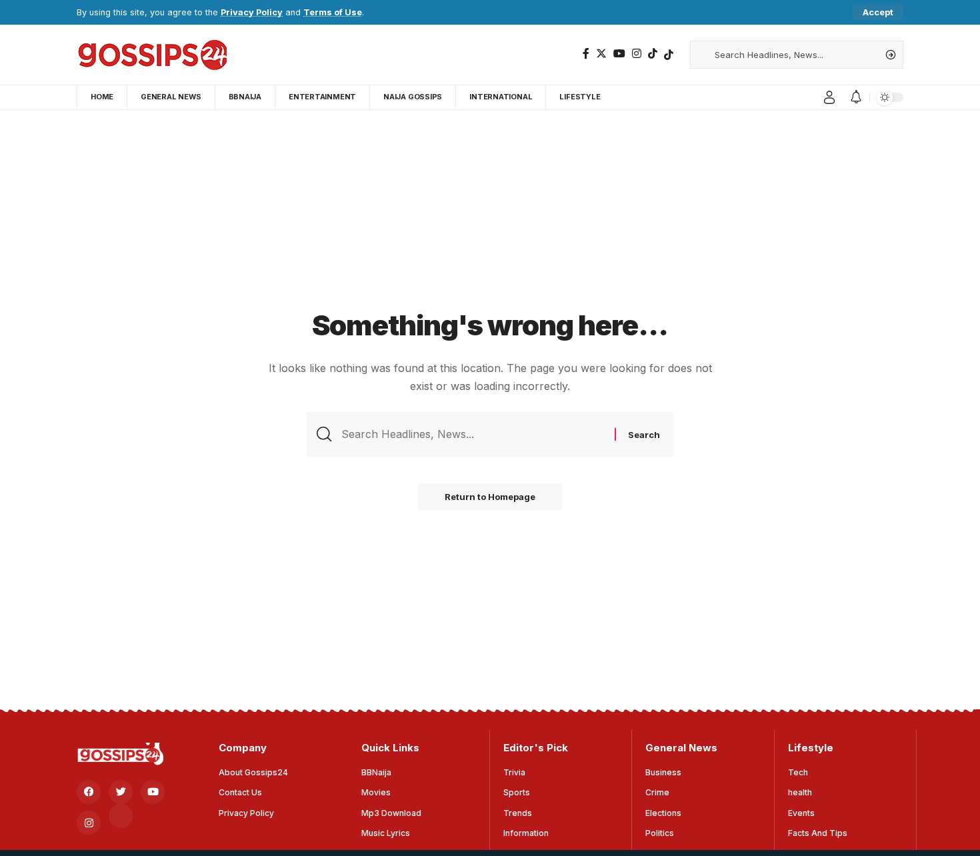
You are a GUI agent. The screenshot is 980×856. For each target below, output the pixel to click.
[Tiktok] (669, 54)
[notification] (856, 97)
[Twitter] (601, 54)
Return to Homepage (490, 496)
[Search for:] (473, 434)
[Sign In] (829, 97)
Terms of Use (332, 12)
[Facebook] (586, 54)
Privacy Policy (252, 12)
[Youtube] (153, 792)
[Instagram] (637, 54)
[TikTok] (653, 54)
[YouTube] (619, 54)
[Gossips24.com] (152, 55)
